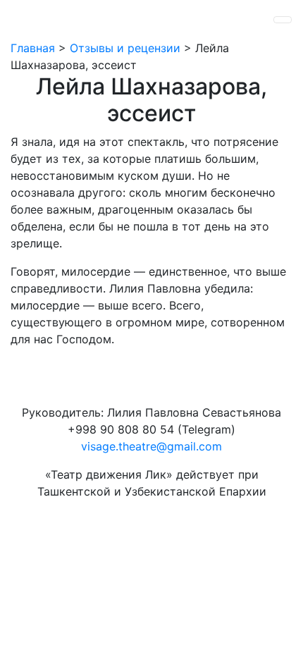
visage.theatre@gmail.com (151, 446)
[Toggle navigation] (282, 19)
